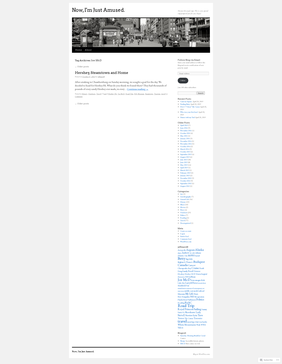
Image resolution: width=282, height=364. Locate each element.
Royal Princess (185, 309)
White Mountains (187, 324)
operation (200, 297)
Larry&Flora (191, 282)
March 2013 (184, 170)
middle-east (188, 291)
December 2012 (185, 178)
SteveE (181, 315)
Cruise (195, 268)
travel (163, 94)
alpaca (179, 253)
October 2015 (185, 133)
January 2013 (185, 175)
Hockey (181, 273)
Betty (182, 258)
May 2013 (184, 165)
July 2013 (183, 159)
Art (181, 194)
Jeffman (192, 276)
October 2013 (185, 151)
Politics (182, 215)
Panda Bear (182, 299)
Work (198, 325)
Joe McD (121, 94)
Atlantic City (183, 255)
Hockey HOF (190, 274)
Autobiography (185, 196)
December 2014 (185, 141)
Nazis (196, 294)
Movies (183, 207)
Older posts (82, 66)
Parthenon (191, 299)
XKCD (183, 343)
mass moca (181, 291)
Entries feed (184, 236)
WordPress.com (185, 241)
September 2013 (186, 154)
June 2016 (184, 128)
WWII (203, 325)
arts (193, 253)
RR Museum (139, 94)
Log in (182, 233)
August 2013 (185, 157)
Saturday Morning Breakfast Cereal (192, 335)
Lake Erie (181, 283)
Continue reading (137, 89)
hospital (204, 274)
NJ (195, 297)
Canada (183, 265)
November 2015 (186, 130)
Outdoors (91, 94)
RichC (188, 302)
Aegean (190, 250)
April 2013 (184, 167)
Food (190, 271)
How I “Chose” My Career (190, 106)
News (182, 210)
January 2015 (185, 138)
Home (78, 50)
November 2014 (186, 143)
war (197, 321)
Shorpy (182, 341)
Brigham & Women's (185, 262)
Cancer (191, 265)
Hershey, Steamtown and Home (101, 73)
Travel (98, 94)
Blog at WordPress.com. (201, 354)
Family (185, 271)
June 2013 (184, 162)
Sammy (204, 309)
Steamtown (149, 94)
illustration (181, 277)
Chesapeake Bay (184, 268)
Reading (183, 218)
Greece (197, 271)
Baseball (197, 256)
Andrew (185, 252)
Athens (198, 252)
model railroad (199, 291)
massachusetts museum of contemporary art (191, 288)
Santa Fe (181, 312)
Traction (157, 94)
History (84, 94)
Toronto (198, 318)
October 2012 (185, 181)
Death (201, 268)
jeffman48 (101, 76)
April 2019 (184, 125)
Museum (181, 293)
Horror (198, 274)
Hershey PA (112, 94)
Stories (188, 315)
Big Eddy (189, 259)
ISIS (187, 277)
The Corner (188, 318)
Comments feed (185, 239)
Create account (185, 231)
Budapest (199, 262)
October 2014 (185, 146)
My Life (189, 293)
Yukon (180, 327)
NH (192, 296)
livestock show (201, 283)
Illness (182, 204)
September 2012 (186, 183)
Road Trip (129, 94)
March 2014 (184, 149)
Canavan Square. (186, 101)
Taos (200, 315)
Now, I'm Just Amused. (98, 10)
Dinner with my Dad (187, 117)
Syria (195, 315)
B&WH (191, 255)
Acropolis (182, 250)
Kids (203, 280)
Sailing (197, 309)
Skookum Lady (193, 312)
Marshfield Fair (183, 285)
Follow (183, 80)
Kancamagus (196, 280)
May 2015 (184, 136)
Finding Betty (185, 104)
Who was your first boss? (189, 112)
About (88, 50)
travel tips (191, 321)
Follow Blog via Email (189, 60)
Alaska (199, 249)
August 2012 (185, 186)
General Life (184, 199)
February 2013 (185, 173)
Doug (180, 271)
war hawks (203, 322)
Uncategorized (185, 223)
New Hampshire (184, 297)
